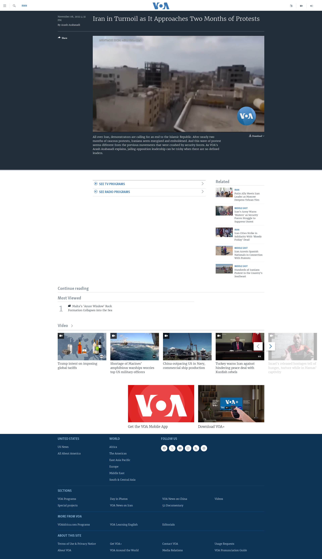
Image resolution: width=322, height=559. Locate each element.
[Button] (62, 38)
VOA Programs (67, 498)
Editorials (168, 524)
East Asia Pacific (119, 460)
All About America (69, 453)
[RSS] (196, 448)
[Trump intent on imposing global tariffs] (82, 346)
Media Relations (172, 550)
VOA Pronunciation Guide (231, 550)
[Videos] (301, 5)
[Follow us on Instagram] (188, 448)
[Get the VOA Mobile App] (161, 403)
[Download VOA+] (231, 403)
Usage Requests (224, 543)
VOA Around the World (124, 550)
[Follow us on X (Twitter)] (172, 448)
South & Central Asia (122, 479)
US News (63, 447)
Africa (113, 447)
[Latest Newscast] (312, 5)
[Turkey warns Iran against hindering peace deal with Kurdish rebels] (240, 346)
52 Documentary (172, 505)
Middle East (241, 208)
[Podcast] (204, 448)
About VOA (64, 550)
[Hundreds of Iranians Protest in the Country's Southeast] (224, 269)
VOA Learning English (124, 524)
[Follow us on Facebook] (164, 448)
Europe (113, 466)
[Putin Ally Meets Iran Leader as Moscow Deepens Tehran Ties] (224, 192)
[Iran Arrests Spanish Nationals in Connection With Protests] (224, 250)
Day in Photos (119, 498)
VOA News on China (174, 498)
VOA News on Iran (121, 505)
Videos (219, 498)
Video (63, 326)
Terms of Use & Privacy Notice (77, 543)
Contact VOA (170, 543)
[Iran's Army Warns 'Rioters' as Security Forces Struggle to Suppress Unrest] (224, 211)
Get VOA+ (116, 543)
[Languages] (291, 5)
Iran (24, 6)
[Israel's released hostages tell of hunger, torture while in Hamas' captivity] (292, 346)
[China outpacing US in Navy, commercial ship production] (187, 346)
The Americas (118, 453)
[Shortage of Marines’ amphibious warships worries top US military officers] (134, 346)
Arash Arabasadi (70, 24)
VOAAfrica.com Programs (74, 524)
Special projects (68, 505)
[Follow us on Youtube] (180, 448)
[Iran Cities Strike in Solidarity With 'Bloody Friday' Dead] (224, 232)
